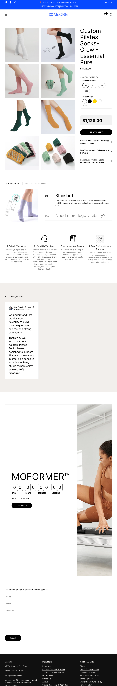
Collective (46, 679)
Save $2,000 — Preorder (53, 672)
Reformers (46, 666)
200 (101, 85)
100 (93, 85)
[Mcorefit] (58, 14)
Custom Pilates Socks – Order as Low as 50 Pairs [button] (94, 142)
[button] (111, 14)
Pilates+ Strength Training (53, 669)
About (45, 682)
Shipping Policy (86, 679)
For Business (47, 675)
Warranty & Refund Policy (91, 682)
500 (86, 91)
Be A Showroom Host (89, 675)
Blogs (82, 666)
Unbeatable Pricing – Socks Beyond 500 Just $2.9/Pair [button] (92, 161)
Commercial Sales (88, 672)
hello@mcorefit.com (13, 675)
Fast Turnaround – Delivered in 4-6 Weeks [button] (95, 151)
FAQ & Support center (89, 669)
